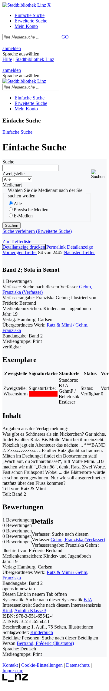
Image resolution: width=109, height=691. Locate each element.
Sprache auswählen (20, 53)
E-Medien (23, 215)
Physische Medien (31, 209)
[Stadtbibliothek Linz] (24, 5)
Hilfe (7, 59)
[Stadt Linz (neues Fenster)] (15, 680)
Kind (7, 610)
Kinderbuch (41, 632)
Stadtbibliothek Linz (34, 59)
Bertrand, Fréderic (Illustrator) (45, 643)
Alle (18, 203)
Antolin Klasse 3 (30, 610)
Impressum (12, 670)
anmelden (11, 48)
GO (65, 36)
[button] (99, 174)
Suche (8, 161)
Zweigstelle (13, 173)
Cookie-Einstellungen (42, 665)
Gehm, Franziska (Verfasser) (78, 539)
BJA (88, 599)
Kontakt (10, 665)
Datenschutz (78, 665)
